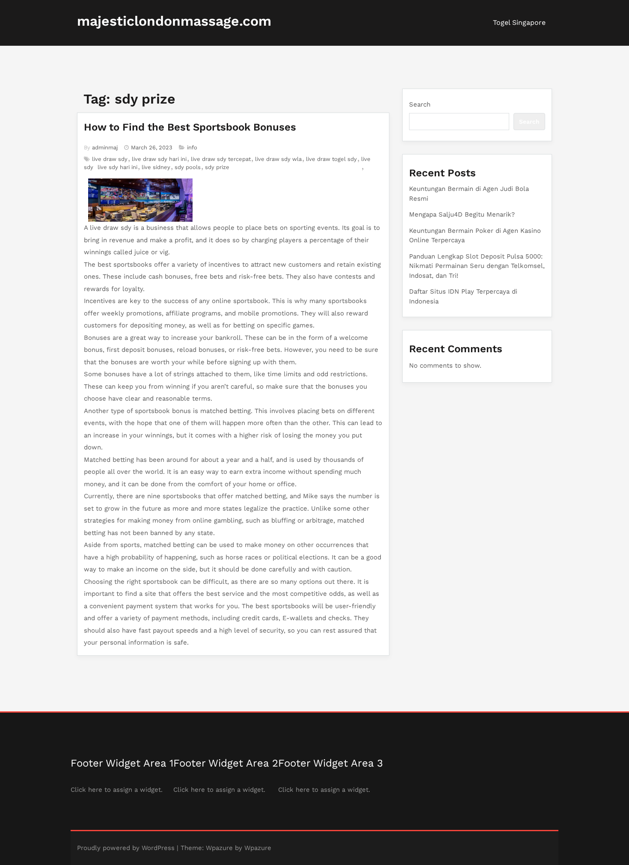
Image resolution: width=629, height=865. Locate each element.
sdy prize (217, 167)
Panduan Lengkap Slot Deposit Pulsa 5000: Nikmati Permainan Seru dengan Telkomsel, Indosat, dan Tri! (477, 266)
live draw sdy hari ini (159, 159)
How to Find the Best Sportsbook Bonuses (190, 127)
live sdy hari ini (117, 167)
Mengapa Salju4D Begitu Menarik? (462, 214)
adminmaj (105, 147)
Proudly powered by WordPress (126, 848)
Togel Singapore (519, 22)
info (192, 147)
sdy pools (188, 167)
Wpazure (219, 848)
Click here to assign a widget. (117, 790)
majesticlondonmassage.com (174, 21)
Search (419, 104)
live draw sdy (110, 159)
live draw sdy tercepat (221, 159)
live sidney (156, 167)
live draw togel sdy (331, 159)
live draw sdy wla (278, 159)
